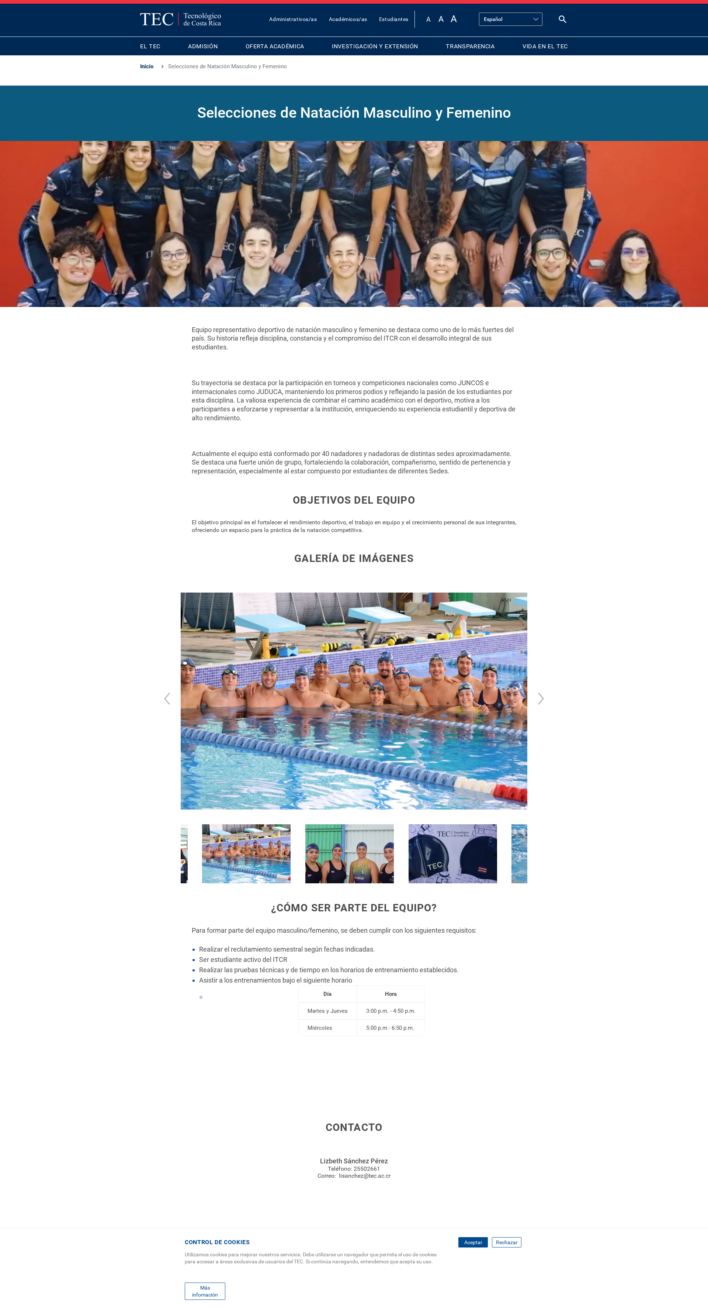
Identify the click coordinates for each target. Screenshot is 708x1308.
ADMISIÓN (203, 46)
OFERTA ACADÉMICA (275, 46)
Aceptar (473, 1242)
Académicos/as (348, 19)
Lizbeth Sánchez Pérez (354, 1161)
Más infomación (205, 1291)
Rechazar (507, 1242)
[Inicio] (180, 19)
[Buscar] (563, 20)
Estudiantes (394, 19)
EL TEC (150, 46)
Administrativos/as (293, 19)
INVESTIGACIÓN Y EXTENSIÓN (375, 46)
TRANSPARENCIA (470, 46)
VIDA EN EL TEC (545, 46)
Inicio (146, 66)
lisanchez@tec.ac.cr (365, 1175)
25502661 (367, 1168)
